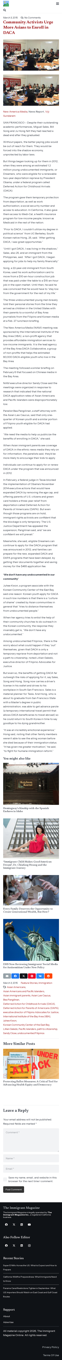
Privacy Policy (50, 1347)
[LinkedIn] (21, 1224)
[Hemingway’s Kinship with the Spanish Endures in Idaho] (31, 784)
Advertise (8, 1322)
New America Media (15, 111)
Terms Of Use (51, 1355)
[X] (14, 1224)
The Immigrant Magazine (21, 1208)
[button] (57, 3)
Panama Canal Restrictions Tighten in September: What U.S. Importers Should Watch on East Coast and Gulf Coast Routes (30, 1292)
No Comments (32, 17)
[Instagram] (29, 1245)
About (6, 1316)
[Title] (6, 3)
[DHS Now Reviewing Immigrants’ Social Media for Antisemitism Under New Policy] (31, 940)
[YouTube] (29, 1224)
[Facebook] (6, 1224)
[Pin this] (32, 976)
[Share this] (15, 976)
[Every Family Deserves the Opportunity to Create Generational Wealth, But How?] (31, 890)
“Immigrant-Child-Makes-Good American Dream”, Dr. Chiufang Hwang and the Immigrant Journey (27, 865)
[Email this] (7, 976)
